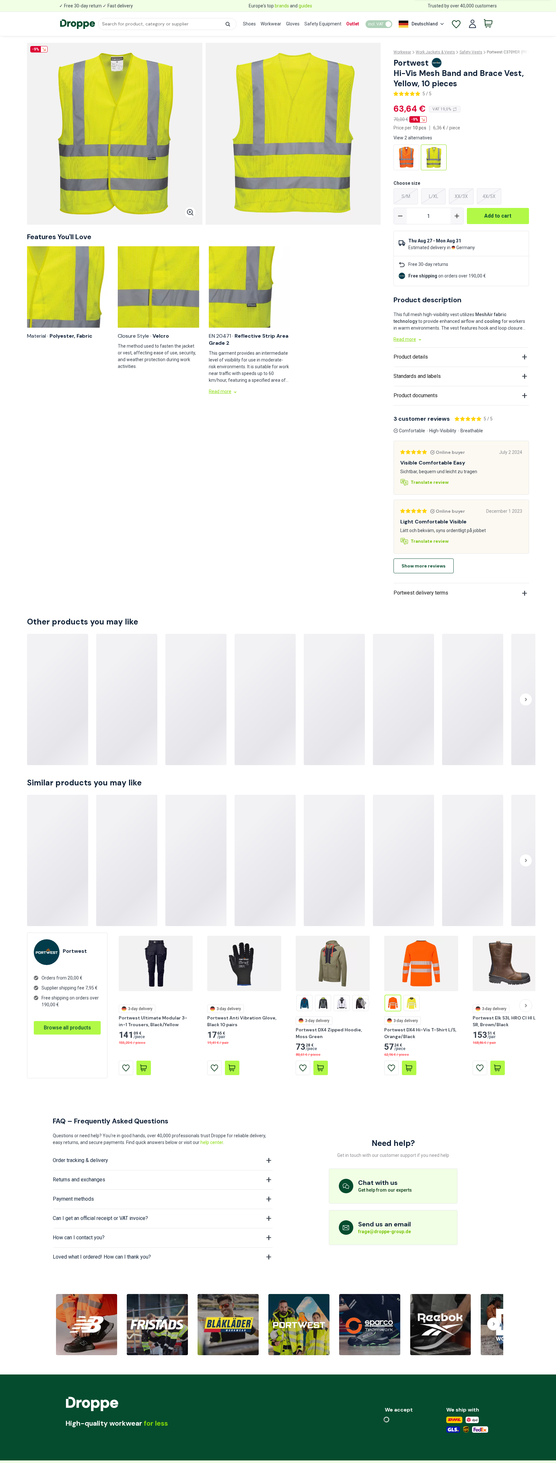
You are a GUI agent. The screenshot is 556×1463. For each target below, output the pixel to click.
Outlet (352, 23)
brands (282, 5)
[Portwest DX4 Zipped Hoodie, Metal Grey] (323, 1003)
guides (305, 5)
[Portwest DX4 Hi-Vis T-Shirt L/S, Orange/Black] (393, 1003)
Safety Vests (470, 52)
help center (211, 1142)
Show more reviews (424, 566)
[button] (228, 24)
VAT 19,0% (441, 109)
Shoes (249, 23)
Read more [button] (220, 391)
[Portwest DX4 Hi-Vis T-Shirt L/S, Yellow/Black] (411, 1003)
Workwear (271, 23)
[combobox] (167, 24)
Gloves (293, 23)
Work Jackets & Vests (435, 52)
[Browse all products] (67, 1021)
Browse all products (67, 1028)
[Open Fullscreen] (190, 212)
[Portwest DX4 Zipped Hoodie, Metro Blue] (304, 1003)
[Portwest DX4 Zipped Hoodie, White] (342, 1003)
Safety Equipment (322, 23)
